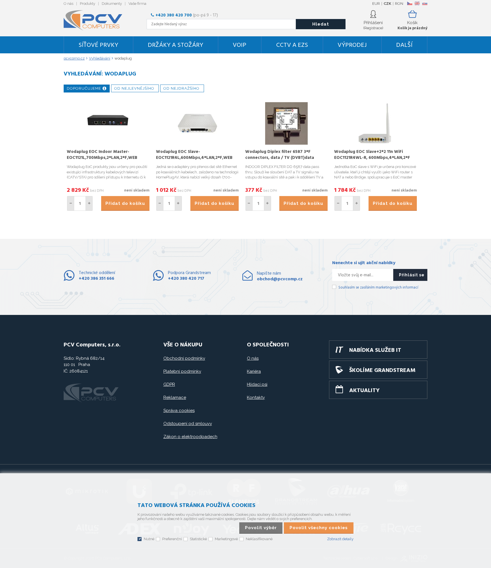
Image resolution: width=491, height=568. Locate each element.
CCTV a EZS (292, 45)
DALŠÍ (404, 45)
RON (399, 3)
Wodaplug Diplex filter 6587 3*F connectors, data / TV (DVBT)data (279, 154)
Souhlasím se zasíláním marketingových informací (378, 288)
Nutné (149, 539)
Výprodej (352, 45)
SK (424, 3)
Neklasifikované (259, 539)
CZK (387, 3)
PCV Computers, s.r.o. (96, 20)
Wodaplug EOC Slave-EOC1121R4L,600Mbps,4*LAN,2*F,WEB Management (194, 157)
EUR (376, 3)
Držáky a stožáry (175, 45)
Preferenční (172, 539)
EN (417, 3)
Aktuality (364, 390)
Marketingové (226, 539)
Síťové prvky (98, 45)
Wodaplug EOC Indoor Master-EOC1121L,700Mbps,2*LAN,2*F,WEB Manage (102, 157)
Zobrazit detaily (340, 539)
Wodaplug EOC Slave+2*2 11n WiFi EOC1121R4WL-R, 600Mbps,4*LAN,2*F (372, 154)
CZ (409, 3)
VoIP (239, 45)
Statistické (198, 539)
